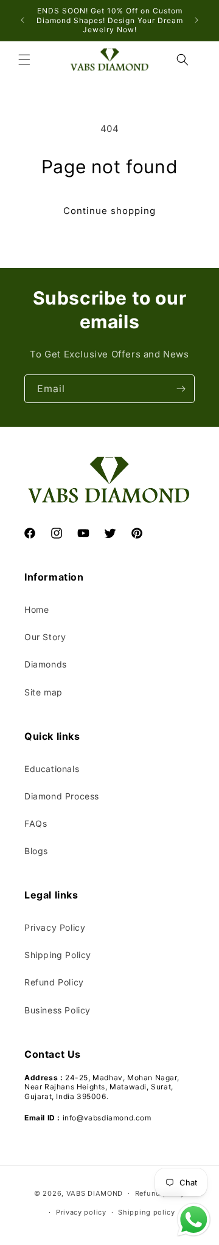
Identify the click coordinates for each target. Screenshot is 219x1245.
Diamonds (45, 664)
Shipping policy (146, 1212)
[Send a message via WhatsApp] (194, 1220)
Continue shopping (109, 210)
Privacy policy (81, 1212)
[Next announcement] (196, 20)
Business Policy (57, 1010)
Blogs (36, 851)
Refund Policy (54, 982)
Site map (43, 692)
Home (36, 609)
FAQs (35, 823)
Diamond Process (61, 796)
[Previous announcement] (22, 20)
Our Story (45, 637)
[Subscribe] (180, 388)
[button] (24, 59)
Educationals (51, 769)
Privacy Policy (54, 927)
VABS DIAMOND (94, 1193)
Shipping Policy (57, 955)
